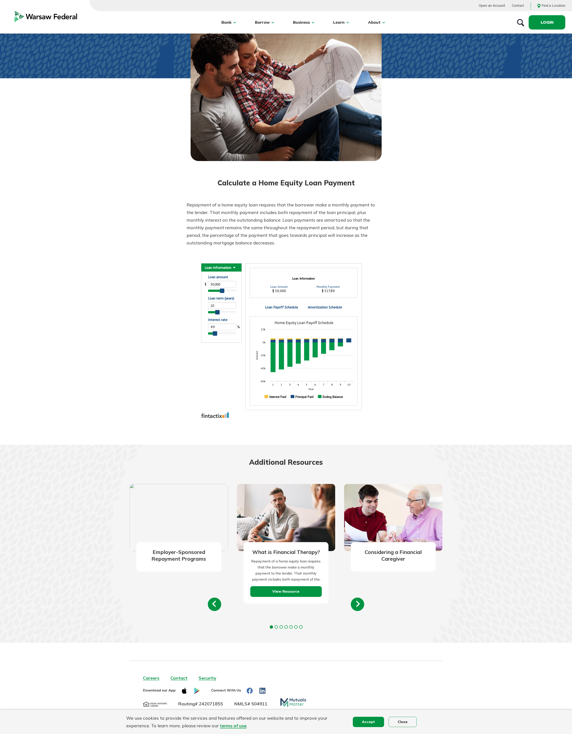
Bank (226, 22)
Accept (368, 721)
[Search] (520, 22)
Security (207, 678)
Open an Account (492, 5)
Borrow (262, 22)
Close (403, 721)
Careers (151, 678)
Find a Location (553, 5)
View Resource (285, 591)
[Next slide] (357, 604)
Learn (339, 22)
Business (301, 22)
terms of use (233, 725)
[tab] (271, 627)
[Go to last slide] (214, 604)
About (374, 22)
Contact (518, 5)
